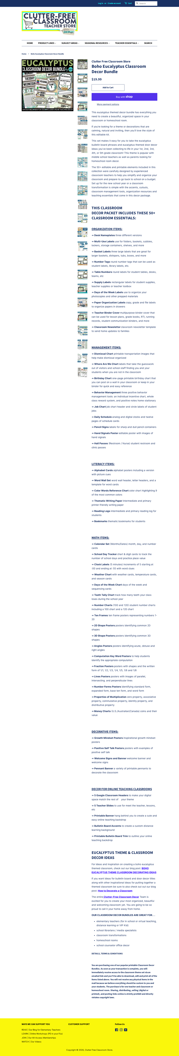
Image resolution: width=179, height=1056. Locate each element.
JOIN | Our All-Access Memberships (39, 1038)
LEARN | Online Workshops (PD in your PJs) (42, 1033)
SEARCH (148, 43)
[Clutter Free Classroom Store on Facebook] (116, 1030)
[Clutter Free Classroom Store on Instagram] (121, 1030)
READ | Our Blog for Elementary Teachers (41, 1030)
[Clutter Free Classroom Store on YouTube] (125, 1030)
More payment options (108, 104)
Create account (114, 3)
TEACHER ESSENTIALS (126, 43)
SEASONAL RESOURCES (96, 43)
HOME (30, 43)
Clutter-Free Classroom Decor (121, 896)
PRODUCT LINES (46, 43)
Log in (100, 3)
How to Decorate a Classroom (115, 890)
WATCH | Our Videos (31, 1041)
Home (24, 54)
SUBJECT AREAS (70, 43)
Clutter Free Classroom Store (98, 1050)
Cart (130, 3)
